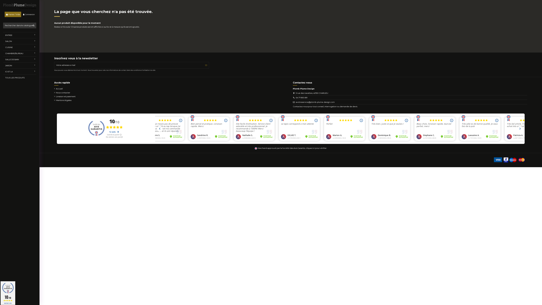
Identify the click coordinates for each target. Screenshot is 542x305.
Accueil (59, 89)
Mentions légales (63, 100)
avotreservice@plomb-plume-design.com (315, 102)
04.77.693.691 (301, 97)
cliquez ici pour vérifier (316, 148)
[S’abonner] (206, 65)
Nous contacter (63, 92)
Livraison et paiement (66, 96)
